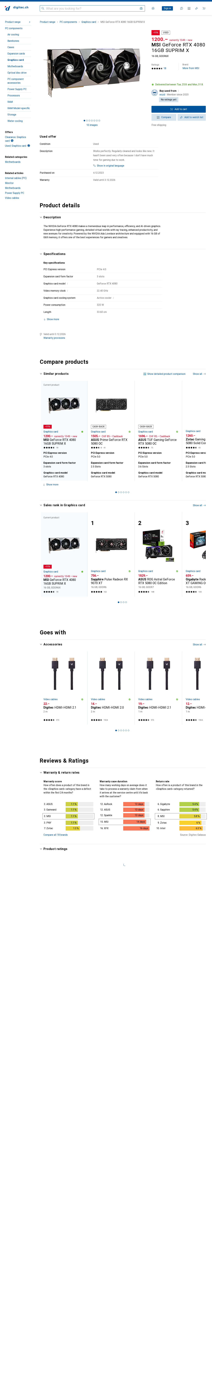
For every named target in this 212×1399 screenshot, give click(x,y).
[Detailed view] (68, 817)
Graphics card (15, 60)
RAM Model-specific (18, 108)
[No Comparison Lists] (189, 8)
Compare (166, 117)
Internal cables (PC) (16, 178)
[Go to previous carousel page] (45, 431)
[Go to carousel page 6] (128, 492)
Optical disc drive (17, 72)
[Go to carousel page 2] (118, 492)
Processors (13, 95)
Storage (11, 114)
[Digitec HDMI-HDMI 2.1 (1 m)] (158, 688)
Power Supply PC (17, 89)
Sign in (167, 8)
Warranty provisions (54, 337)
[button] (178, 84)
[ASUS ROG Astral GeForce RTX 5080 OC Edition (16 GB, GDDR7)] (158, 554)
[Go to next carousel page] (200, 431)
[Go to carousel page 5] (126, 492)
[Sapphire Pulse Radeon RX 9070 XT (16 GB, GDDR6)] (111, 554)
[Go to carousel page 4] (123, 492)
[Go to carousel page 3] (121, 492)
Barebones (13, 40)
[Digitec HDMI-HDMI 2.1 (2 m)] (63, 688)
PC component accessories (15, 81)
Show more (52, 484)
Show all (197, 373)
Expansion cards (16, 53)
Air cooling (13, 34)
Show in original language (110, 165)
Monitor (9, 183)
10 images (92, 125)
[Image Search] (141, 8)
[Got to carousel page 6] (97, 120)
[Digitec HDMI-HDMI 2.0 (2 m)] (111, 688)
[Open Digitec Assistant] (181, 8)
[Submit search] (43, 8)
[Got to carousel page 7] (99, 120)
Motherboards (15, 66)
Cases (10, 47)
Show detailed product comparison (166, 373)
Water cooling (15, 120)
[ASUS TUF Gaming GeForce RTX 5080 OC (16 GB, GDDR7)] (158, 415)
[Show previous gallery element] (39, 72)
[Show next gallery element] (145, 72)
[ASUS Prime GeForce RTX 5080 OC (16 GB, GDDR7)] (111, 415)
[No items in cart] (203, 8)
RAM (10, 101)
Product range (12, 21)
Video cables (12, 197)
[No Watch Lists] (196, 8)
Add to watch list (193, 117)
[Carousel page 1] (84, 120)
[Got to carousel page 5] (94, 120)
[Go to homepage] (16, 8)
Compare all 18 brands (55, 834)
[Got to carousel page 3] (89, 120)
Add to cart (181, 109)
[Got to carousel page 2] (87, 120)
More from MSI (191, 66)
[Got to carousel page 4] (92, 120)
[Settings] (153, 8)
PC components (14, 28)
